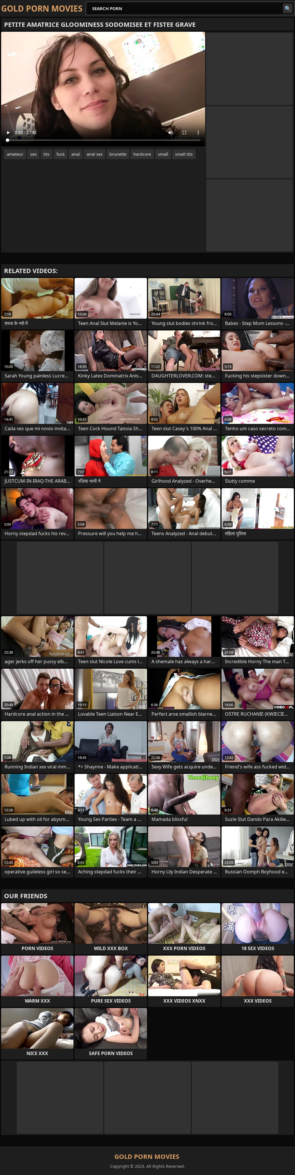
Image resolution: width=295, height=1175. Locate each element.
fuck (60, 154)
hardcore (142, 154)
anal (75, 154)
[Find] (288, 8)
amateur (15, 154)
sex (33, 154)
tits (47, 154)
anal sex (95, 154)
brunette (117, 154)
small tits (184, 154)
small (163, 154)
